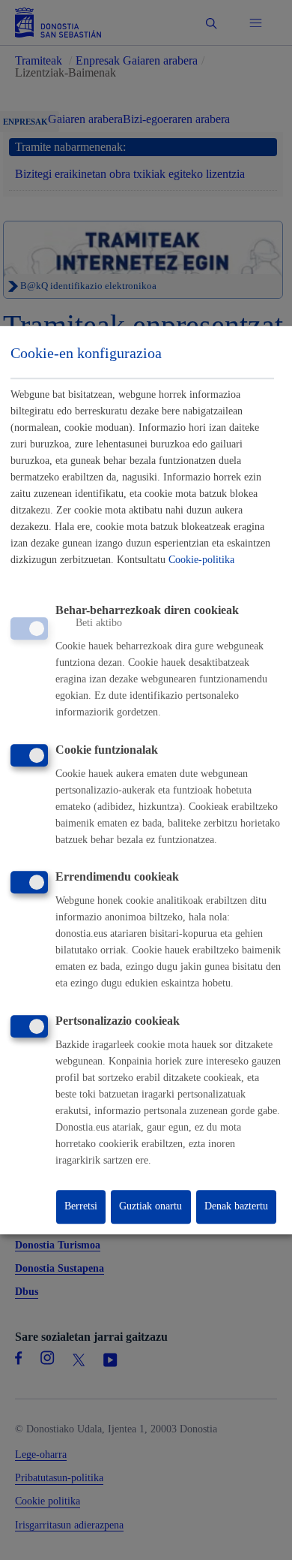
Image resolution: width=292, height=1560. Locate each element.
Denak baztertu (236, 1206)
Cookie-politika (201, 559)
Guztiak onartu (150, 1206)
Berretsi (80, 1206)
